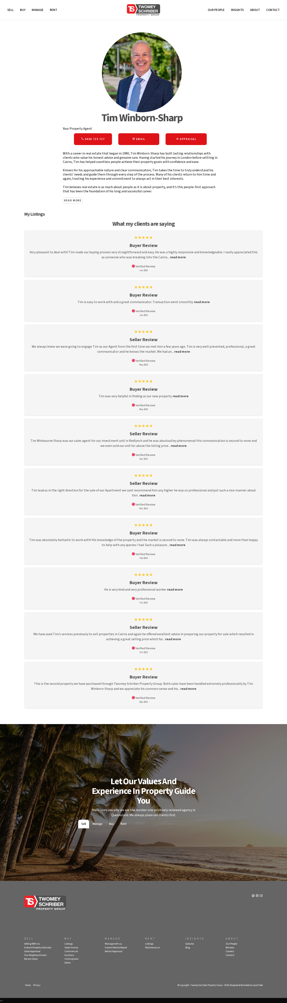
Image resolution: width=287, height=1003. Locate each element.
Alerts (68, 963)
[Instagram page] (257, 896)
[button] (138, 139)
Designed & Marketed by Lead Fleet (246, 985)
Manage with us (113, 944)
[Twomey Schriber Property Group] (143, 10)
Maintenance (152, 947)
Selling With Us (32, 944)
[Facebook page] (253, 896)
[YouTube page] (261, 896)
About (255, 10)
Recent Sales (31, 959)
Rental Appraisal (113, 951)
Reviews (230, 947)
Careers (230, 951)
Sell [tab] (83, 824)
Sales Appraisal (32, 951)
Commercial (71, 951)
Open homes (71, 947)
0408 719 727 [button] (94, 139)
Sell (10, 10)
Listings (69, 944)
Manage (37, 10)
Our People (216, 10)
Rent (53, 10)
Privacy (36, 985)
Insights (237, 10)
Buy (22, 10)
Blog (187, 947)
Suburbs (189, 944)
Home (28, 985)
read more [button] (178, 257)
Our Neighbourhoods (35, 955)
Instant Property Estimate (37, 947)
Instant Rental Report (116, 947)
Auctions (69, 955)
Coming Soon (72, 959)
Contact (273, 10)
